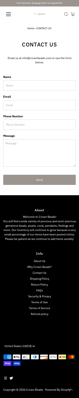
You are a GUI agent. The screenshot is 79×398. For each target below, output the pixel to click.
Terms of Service (39, 308)
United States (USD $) (18, 346)
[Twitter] (11, 378)
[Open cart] (73, 14)
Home (30, 28)
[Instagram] (5, 378)
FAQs (39, 290)
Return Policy (39, 284)
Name (7, 77)
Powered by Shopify (57, 390)
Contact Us (39, 273)
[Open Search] (66, 14)
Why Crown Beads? (39, 267)
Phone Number (13, 116)
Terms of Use (39, 302)
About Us (39, 261)
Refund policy (39, 314)
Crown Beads (34, 390)
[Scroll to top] (71, 390)
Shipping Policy (39, 278)
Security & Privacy (39, 296)
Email (7, 96)
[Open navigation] (12, 14)
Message (9, 136)
